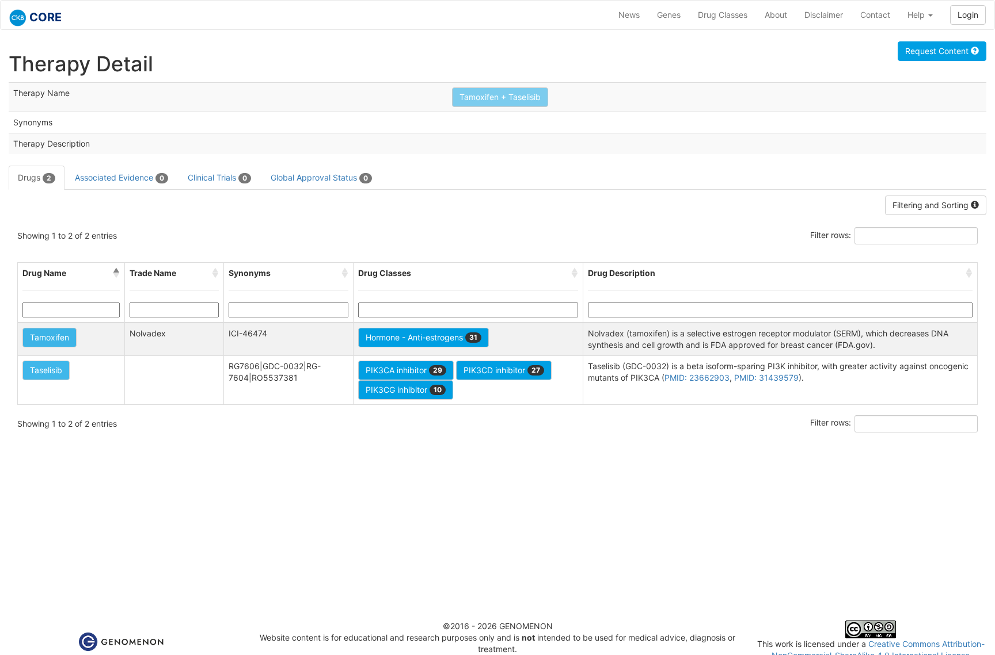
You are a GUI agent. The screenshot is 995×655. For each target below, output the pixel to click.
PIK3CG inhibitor (404, 389)
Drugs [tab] (34, 177)
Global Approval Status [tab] (319, 177)
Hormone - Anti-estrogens (421, 337)
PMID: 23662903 (697, 377)
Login (968, 15)
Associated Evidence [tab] (119, 177)
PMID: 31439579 (766, 377)
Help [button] (917, 15)
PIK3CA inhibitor (404, 370)
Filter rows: (830, 235)
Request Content (938, 51)
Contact (875, 15)
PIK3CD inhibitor (502, 370)
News (629, 15)
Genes (669, 15)
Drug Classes (722, 15)
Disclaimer (823, 15)
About (776, 15)
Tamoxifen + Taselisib (500, 97)
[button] (116, 273)
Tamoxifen (49, 337)
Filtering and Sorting (932, 205)
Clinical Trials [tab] (217, 177)
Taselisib (46, 370)
